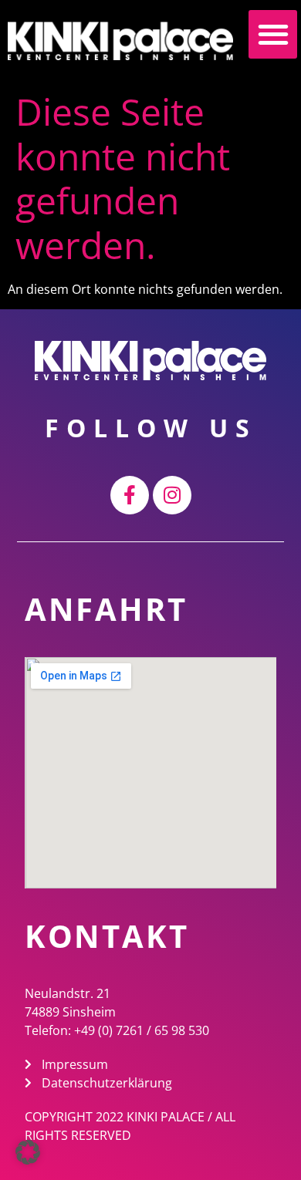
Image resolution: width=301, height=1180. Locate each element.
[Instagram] (172, 495)
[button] (273, 34)
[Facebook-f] (129, 495)
